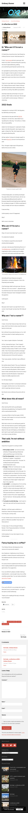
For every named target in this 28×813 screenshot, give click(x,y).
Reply (4, 651)
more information (11, 809)
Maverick (9, 139)
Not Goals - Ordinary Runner (10, 647)
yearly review (5, 624)
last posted (9, 60)
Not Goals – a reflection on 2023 (17, 785)
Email (3, 708)
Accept (19, 809)
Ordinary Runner (8, 3)
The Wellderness (6, 249)
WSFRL (20, 116)
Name (3, 701)
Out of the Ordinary (15, 21)
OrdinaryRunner (6, 27)
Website (4, 715)
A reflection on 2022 (14, 803)
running (19, 621)
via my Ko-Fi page (6, 578)
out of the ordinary (11, 621)
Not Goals (12, 794)
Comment (4, 680)
